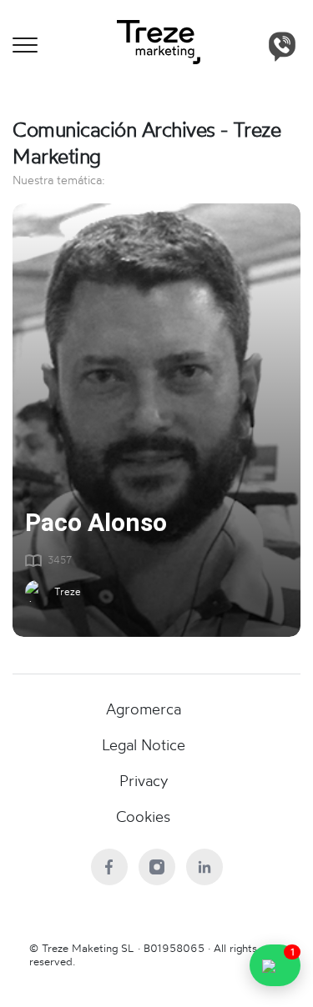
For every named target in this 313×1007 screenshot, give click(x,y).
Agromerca (143, 708)
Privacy (143, 780)
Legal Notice (143, 744)
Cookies (143, 816)
